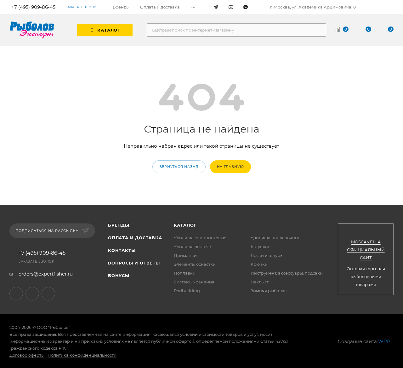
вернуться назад (179, 166)
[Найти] (318, 30)
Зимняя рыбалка (269, 290)
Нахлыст (260, 281)
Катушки (260, 246)
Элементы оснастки (195, 264)
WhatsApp (48, 293)
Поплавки (185, 273)
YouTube (32, 293)
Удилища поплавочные (276, 237)
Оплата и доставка (135, 237)
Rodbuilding (187, 290)
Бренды (118, 225)
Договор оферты (26, 355)
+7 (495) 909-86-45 (42, 253)
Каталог (185, 225)
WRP (384, 341)
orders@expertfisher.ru (46, 274)
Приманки (185, 255)
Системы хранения (194, 281)
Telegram (16, 293)
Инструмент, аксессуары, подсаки (287, 273)
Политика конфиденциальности (82, 355)
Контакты (121, 250)
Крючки (259, 264)
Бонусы (118, 275)
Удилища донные (192, 246)
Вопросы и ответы (134, 262)
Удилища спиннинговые (200, 237)
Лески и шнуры (267, 255)
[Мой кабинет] (391, 7)
